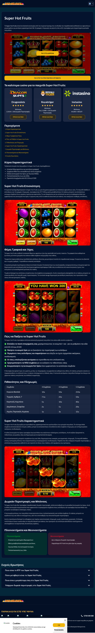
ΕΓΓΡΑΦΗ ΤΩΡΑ (47, 333)
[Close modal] (71, 296)
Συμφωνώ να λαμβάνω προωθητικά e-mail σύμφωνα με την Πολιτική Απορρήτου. (48, 321)
